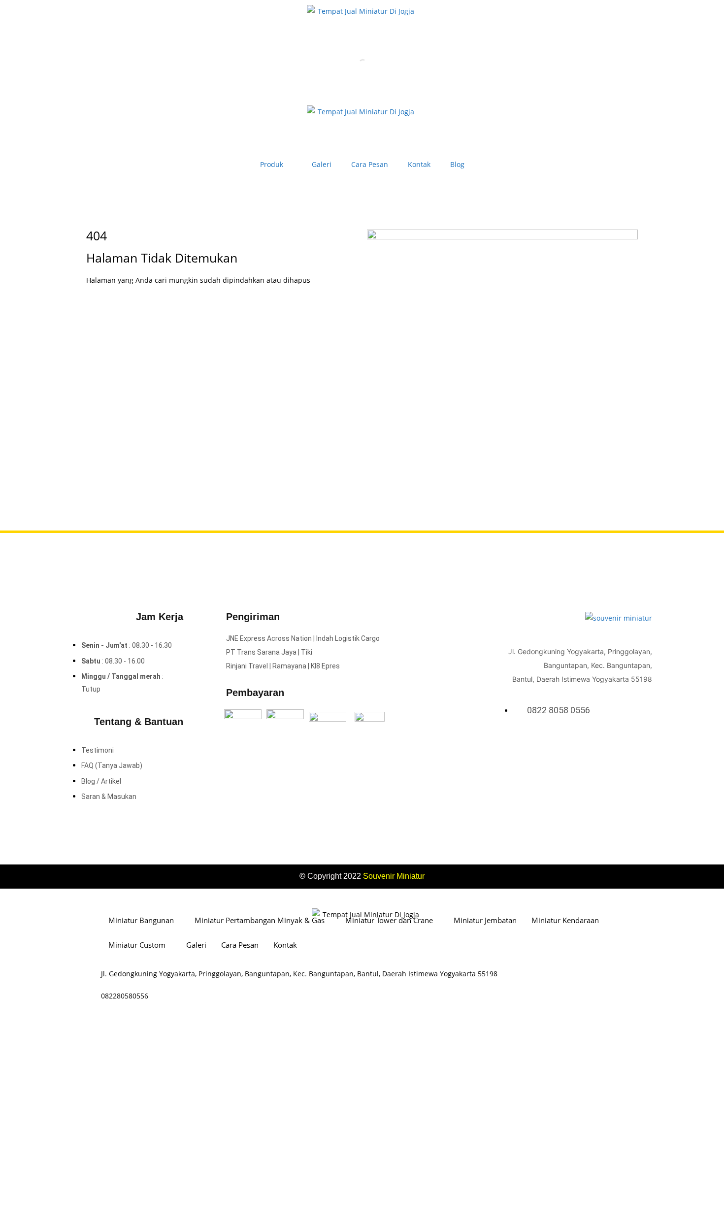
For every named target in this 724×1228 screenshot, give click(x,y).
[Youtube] (647, 745)
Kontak (419, 164)
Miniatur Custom (136, 945)
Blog (457, 164)
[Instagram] (634, 745)
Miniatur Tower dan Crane (389, 920)
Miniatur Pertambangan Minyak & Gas (260, 920)
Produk (271, 164)
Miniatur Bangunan (141, 920)
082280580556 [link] (124, 995)
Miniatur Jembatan (485, 920)
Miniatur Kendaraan (565, 920)
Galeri (321, 164)
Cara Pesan (369, 164)
